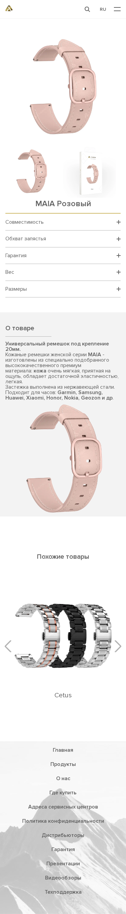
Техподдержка (63, 892)
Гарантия (63, 849)
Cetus (63, 695)
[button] (87, 9)
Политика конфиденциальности (63, 821)
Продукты (63, 764)
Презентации (63, 863)
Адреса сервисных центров (63, 806)
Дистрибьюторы (63, 835)
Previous (10, 646)
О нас (63, 778)
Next (115, 646)
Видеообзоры (63, 877)
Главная (63, 750)
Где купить (63, 792)
